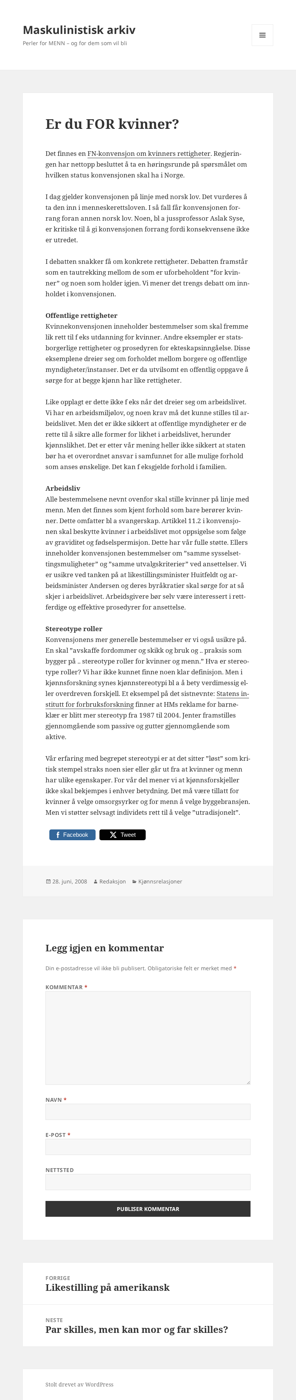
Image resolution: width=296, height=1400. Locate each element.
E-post (58, 1134)
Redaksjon (112, 881)
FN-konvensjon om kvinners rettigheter (148, 153)
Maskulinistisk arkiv (79, 29)
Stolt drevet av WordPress (79, 1384)
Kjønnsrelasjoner (160, 881)
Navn (56, 1099)
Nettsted (59, 1170)
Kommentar (66, 987)
